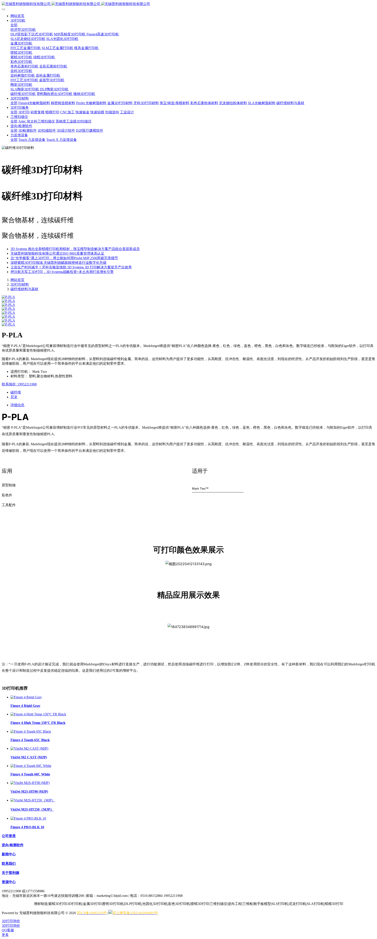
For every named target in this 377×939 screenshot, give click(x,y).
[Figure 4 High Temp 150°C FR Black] (38, 714)
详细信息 (17, 405)
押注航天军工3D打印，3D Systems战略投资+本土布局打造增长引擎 (62, 272)
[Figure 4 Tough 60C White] (30, 766)
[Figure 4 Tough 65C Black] (30, 731)
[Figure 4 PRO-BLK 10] (28, 818)
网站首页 (17, 16)
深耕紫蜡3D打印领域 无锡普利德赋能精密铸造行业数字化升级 (58, 262)
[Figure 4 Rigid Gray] (26, 697)
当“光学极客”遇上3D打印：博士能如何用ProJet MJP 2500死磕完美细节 (64, 258)
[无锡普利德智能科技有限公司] (188, 4)
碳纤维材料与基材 (24, 289)
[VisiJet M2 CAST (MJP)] (29, 748)
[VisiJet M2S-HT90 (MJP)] (30, 783)
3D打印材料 (19, 284)
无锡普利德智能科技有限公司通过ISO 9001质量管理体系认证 (57, 253)
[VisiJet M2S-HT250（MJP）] (32, 800)
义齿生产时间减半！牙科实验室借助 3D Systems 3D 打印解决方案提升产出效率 (71, 267)
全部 (13, 25)
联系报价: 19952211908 (19, 384)
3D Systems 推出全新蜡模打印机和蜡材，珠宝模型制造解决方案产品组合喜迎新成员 (75, 249)
